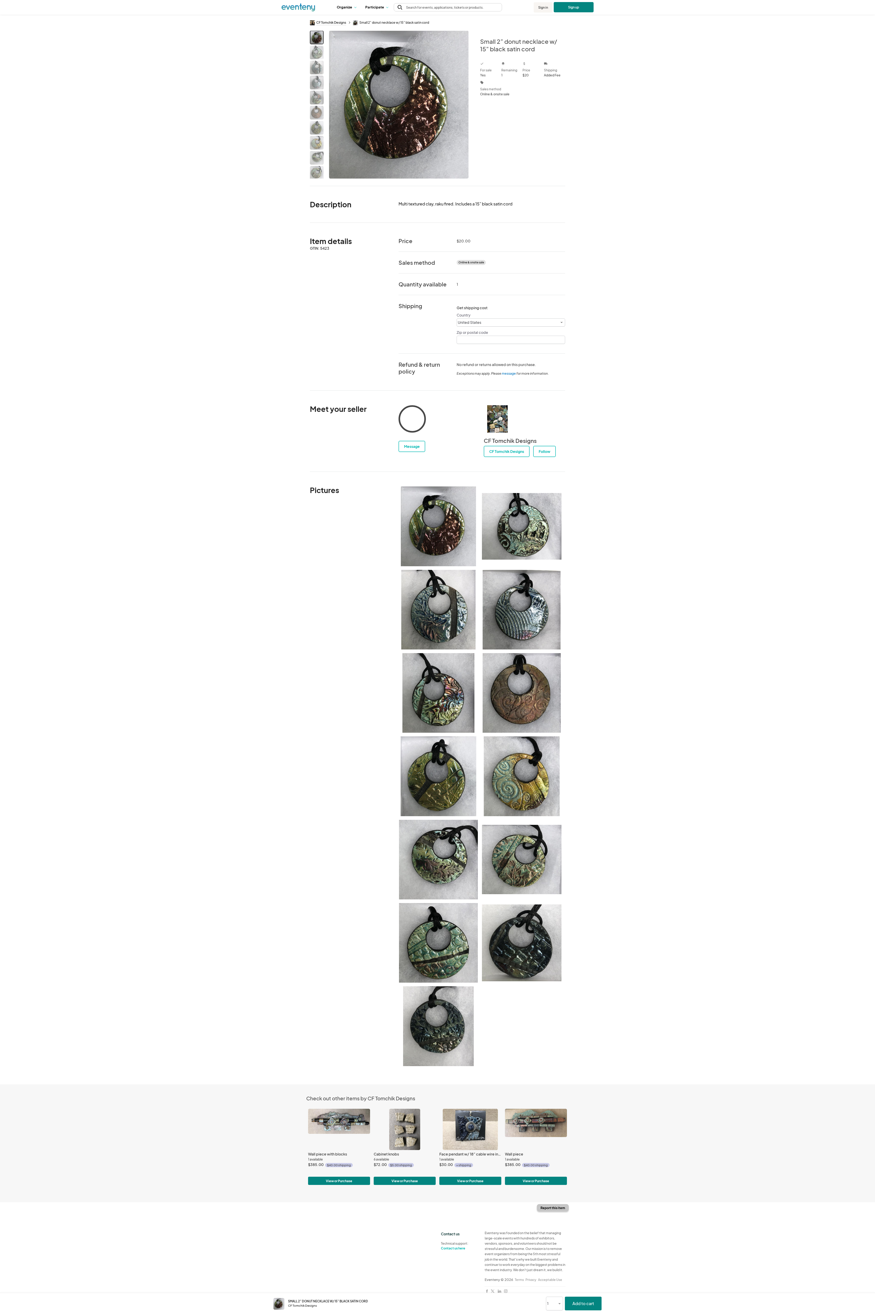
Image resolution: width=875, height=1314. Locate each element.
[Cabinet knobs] (405, 1129)
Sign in (543, 7)
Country (464, 315)
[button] (347, 7)
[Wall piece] (536, 1129)
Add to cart (583, 1303)
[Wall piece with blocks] (339, 1129)
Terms (519, 1280)
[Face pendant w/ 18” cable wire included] (470, 1129)
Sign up (573, 7)
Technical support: (454, 1245)
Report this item (552, 1208)
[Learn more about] (412, 419)
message (509, 373)
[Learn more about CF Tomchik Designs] (497, 419)
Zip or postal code (472, 332)
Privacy (530, 1280)
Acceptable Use (550, 1280)
